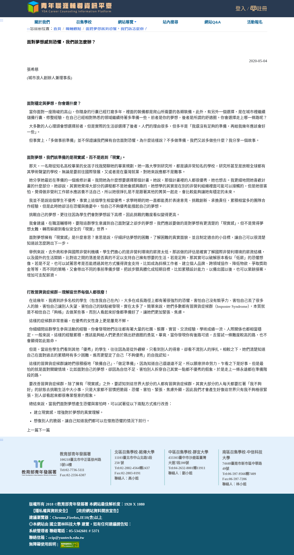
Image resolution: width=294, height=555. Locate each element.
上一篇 (33, 430)
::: (1, 20)
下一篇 (44, 430)
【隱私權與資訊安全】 (50, 511)
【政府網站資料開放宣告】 (97, 511)
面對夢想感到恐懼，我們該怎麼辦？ (117, 28)
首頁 (57, 28)
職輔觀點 (73, 28)
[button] (127, 22)
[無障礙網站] (69, 544)
